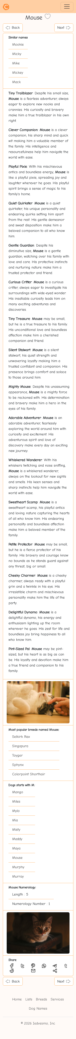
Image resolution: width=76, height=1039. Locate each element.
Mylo (16, 811)
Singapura (20, 746)
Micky (16, 54)
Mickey (17, 73)
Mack (16, 82)
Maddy (17, 839)
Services (57, 999)
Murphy (18, 867)
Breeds (41, 999)
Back (16, 27)
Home (17, 999)
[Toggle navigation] (67, 6)
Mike (16, 63)
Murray (18, 876)
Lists (28, 999)
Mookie (18, 44)
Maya (16, 848)
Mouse (17, 858)
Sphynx (18, 765)
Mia (15, 820)
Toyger (17, 755)
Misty (16, 829)
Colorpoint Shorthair (28, 774)
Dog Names (38, 1008)
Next (60, 27)
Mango (17, 792)
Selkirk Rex (21, 737)
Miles (16, 801)
